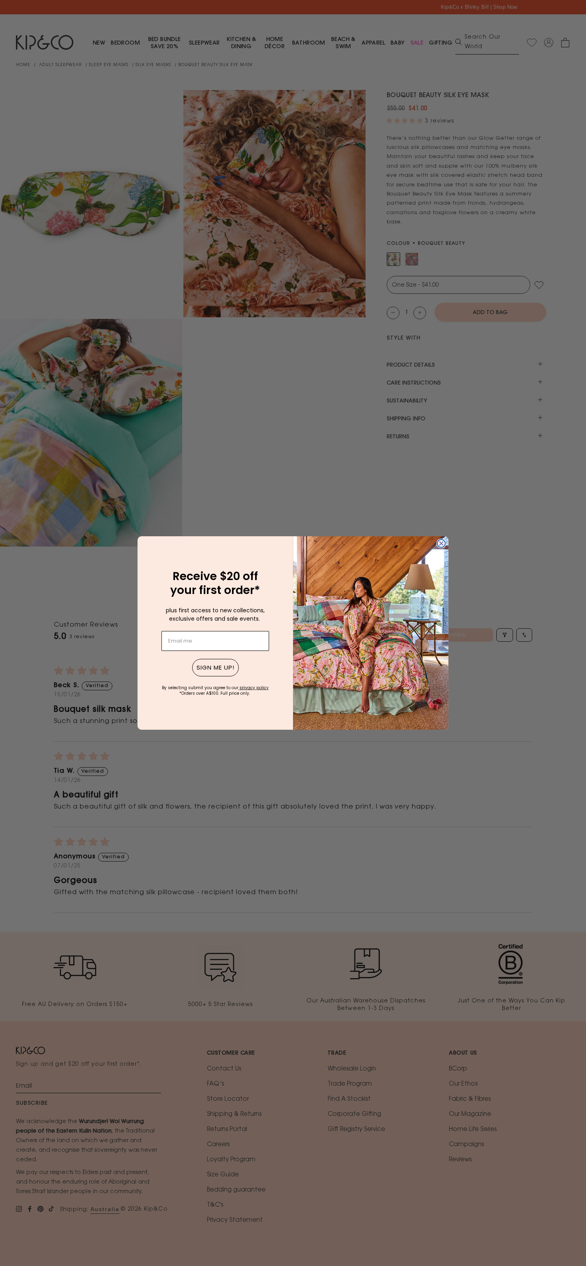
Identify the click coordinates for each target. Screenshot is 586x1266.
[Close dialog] (441, 543)
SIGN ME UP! (215, 667)
